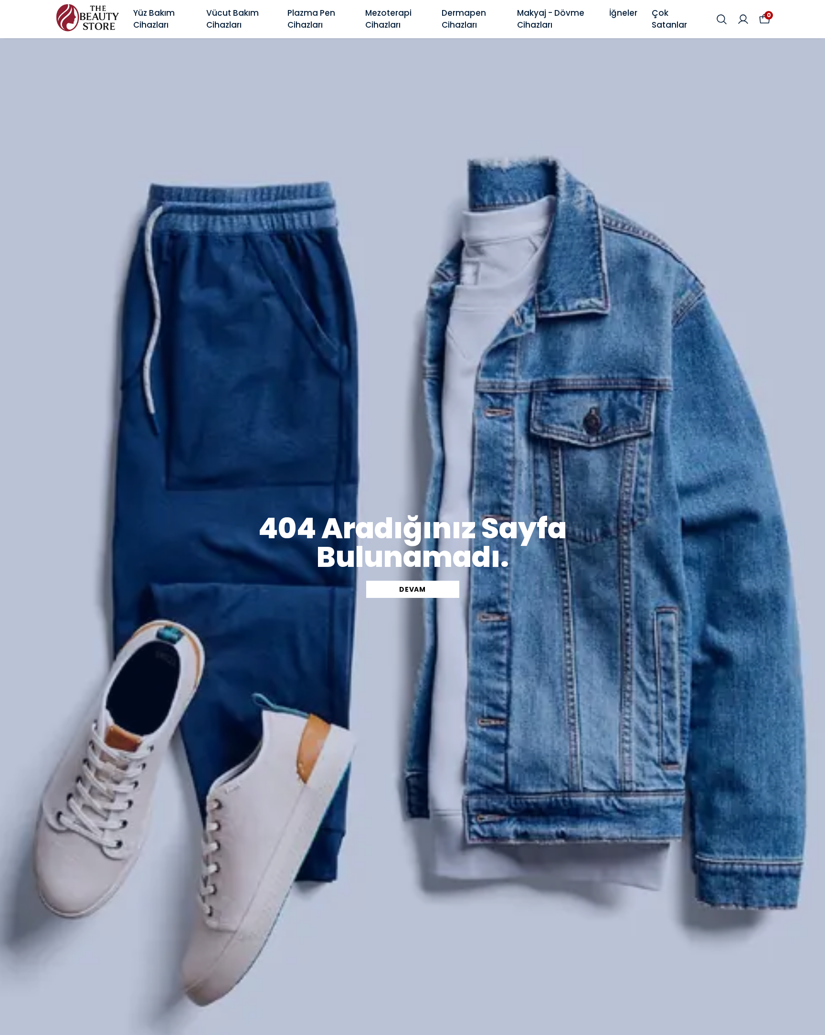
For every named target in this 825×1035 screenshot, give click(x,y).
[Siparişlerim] (743, 19)
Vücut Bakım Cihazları (232, 19)
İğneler (623, 13)
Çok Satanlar (669, 19)
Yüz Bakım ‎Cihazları (154, 19)
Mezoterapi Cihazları (388, 19)
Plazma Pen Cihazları (311, 19)
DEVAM (412, 589)
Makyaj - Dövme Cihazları (550, 19)
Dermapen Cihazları (464, 19)
